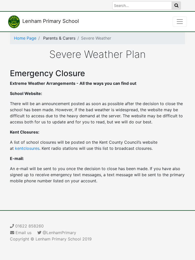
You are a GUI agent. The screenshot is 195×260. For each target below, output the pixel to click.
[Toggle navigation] (180, 22)
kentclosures (27, 148)
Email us (22, 232)
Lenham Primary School (50, 21)
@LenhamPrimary (58, 232)
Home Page (25, 38)
